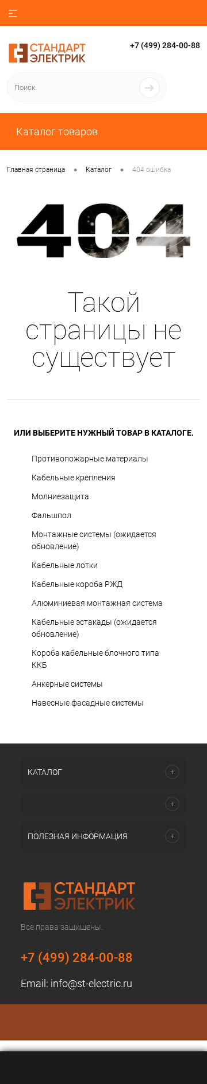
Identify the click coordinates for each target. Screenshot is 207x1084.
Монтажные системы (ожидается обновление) (94, 540)
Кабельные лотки (65, 565)
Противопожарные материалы (90, 458)
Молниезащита (60, 496)
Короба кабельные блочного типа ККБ (95, 659)
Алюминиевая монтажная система (97, 603)
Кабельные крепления (74, 477)
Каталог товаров (56, 132)
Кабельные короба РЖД (77, 584)
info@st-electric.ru (91, 983)
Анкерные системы (67, 683)
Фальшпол (51, 515)
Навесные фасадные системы (88, 702)
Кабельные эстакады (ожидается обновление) (94, 628)
